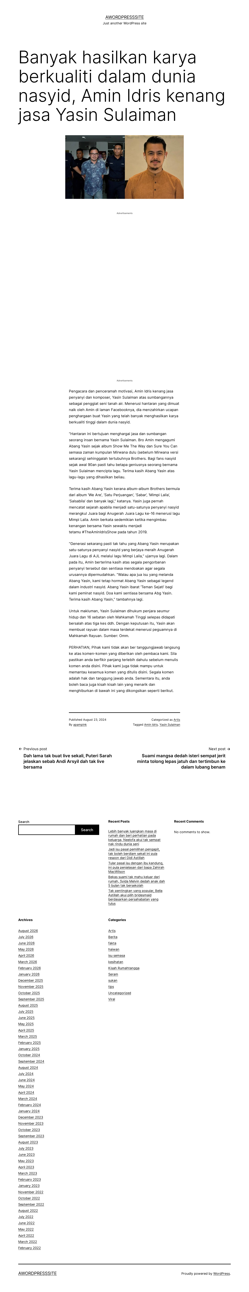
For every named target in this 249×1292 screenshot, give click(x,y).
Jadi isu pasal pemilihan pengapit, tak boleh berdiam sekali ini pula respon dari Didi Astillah (134, 853)
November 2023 (30, 1123)
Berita (112, 937)
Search (23, 822)
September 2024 (31, 1061)
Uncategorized (119, 993)
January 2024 (29, 1111)
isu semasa (116, 955)
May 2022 (26, 1229)
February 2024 (29, 1105)
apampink (80, 724)
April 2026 (26, 955)
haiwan (113, 949)
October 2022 (29, 1198)
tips (111, 987)
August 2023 (28, 1142)
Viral (111, 999)
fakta (112, 943)
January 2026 (29, 974)
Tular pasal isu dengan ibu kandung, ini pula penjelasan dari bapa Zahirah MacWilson (136, 867)
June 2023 (26, 1154)
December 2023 (30, 1117)
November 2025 (30, 987)
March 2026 (27, 962)
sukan (112, 980)
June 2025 (26, 1018)
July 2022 (25, 1217)
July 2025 (25, 1011)
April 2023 (26, 1167)
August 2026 (28, 931)
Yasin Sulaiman (169, 724)
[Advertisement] (124, 240)
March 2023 (27, 1173)
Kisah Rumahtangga (123, 968)
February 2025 (29, 1043)
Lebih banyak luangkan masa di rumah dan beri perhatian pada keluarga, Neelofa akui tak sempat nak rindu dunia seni (134, 837)
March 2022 (27, 1242)
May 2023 (26, 1161)
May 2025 (26, 1024)
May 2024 (26, 1086)
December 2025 (30, 980)
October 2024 (29, 1055)
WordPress (221, 1273)
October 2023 (29, 1130)
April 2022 (26, 1235)
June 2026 (26, 943)
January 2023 (29, 1186)
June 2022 (26, 1223)
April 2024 (26, 1092)
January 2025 (29, 1049)
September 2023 (31, 1136)
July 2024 (26, 1074)
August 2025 (28, 1005)
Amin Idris (151, 724)
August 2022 (28, 1210)
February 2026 (29, 968)
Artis (177, 719)
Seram (113, 974)
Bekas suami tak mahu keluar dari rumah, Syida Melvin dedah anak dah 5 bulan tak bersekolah (136, 881)
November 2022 (30, 1192)
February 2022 (29, 1248)
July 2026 (25, 937)
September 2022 (31, 1204)
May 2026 (26, 949)
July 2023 (25, 1148)
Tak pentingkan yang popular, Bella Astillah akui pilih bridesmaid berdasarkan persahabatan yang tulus (135, 897)
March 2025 (27, 1036)
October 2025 (29, 993)
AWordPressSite (124, 17)
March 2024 (27, 1099)
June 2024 (26, 1080)
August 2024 (28, 1067)
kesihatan (115, 962)
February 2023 (29, 1179)
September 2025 (31, 999)
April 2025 (26, 1030)
